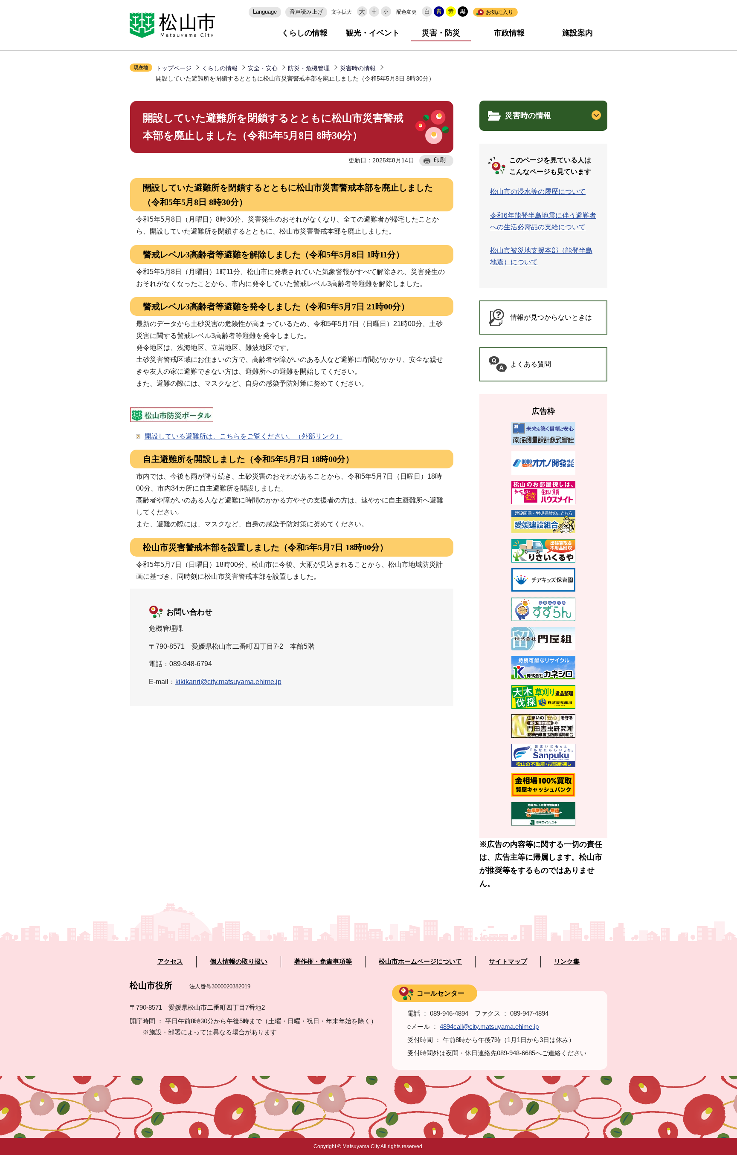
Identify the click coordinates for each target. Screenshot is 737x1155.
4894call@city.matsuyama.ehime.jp (489, 1026)
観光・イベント (373, 33)
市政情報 (509, 33)
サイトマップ (508, 961)
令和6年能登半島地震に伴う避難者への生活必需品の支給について (543, 221)
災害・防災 (441, 33)
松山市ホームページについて (420, 961)
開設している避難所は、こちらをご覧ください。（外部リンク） (243, 436)
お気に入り (500, 12)
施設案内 (577, 33)
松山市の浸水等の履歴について (538, 191)
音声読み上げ (306, 12)
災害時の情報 (358, 68)
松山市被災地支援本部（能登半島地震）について (541, 256)
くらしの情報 (304, 33)
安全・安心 (263, 68)
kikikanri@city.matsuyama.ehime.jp (228, 681)
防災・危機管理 (309, 68)
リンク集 (567, 961)
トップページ (174, 68)
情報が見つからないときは (551, 317)
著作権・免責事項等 (323, 961)
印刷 (440, 159)
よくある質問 (530, 364)
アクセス (170, 961)
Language (265, 12)
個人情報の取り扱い (238, 961)
